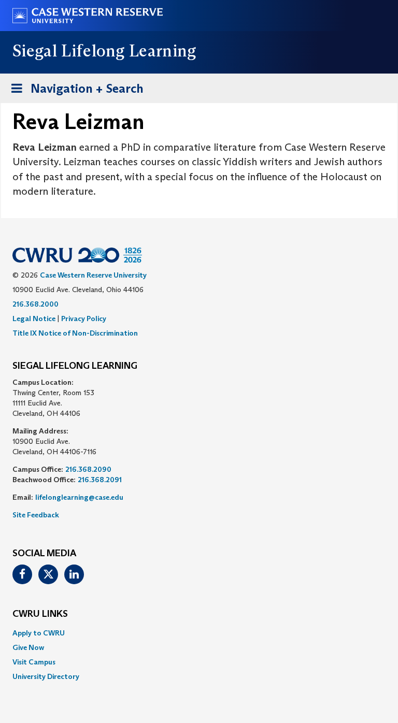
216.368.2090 (88, 469)
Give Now (28, 647)
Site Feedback (35, 514)
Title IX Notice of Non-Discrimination (75, 333)
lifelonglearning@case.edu (79, 497)
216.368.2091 (100, 479)
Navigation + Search (74, 91)
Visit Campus (33, 662)
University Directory (45, 676)
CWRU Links (40, 614)
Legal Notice (33, 318)
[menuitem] (199, 633)
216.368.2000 (35, 304)
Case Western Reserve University (93, 275)
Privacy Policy (83, 318)
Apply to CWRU (38, 633)
